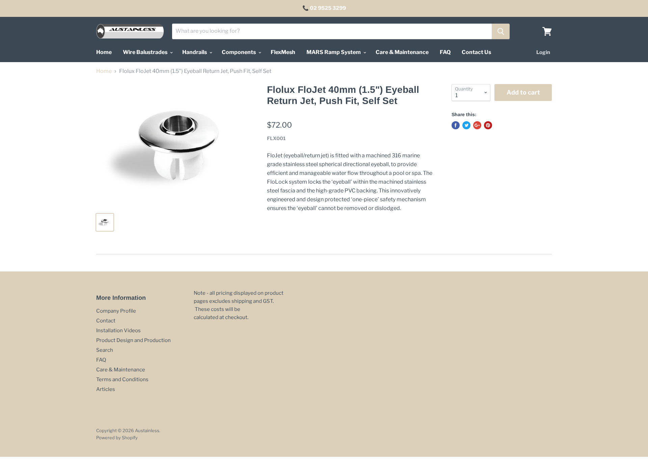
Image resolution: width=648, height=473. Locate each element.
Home (104, 52)
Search (104, 350)
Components (239, 52)
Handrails (195, 52)
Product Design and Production (133, 340)
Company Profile (116, 311)
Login (543, 52)
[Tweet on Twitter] (466, 125)
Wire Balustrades (145, 52)
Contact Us (476, 52)
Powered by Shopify (117, 437)
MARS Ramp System (334, 52)
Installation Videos (118, 330)
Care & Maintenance (402, 52)
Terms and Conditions (122, 379)
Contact (105, 321)
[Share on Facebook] (456, 125)
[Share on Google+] (477, 125)
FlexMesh (283, 52)
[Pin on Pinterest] (488, 125)
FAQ (445, 52)
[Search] (501, 31)
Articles (105, 389)
